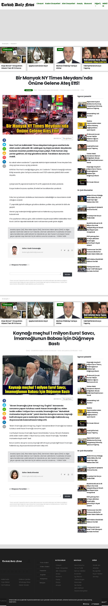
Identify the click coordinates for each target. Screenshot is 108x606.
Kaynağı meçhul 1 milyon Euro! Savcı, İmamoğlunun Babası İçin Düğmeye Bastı (94, 171)
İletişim (42, 583)
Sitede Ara (96, 565)
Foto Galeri (44, 563)
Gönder (67, 274)
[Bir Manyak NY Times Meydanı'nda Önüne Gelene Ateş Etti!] (38, 115)
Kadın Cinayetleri (52, 3)
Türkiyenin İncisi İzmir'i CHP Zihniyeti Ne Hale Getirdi (94, 269)
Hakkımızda (5, 579)
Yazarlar (42, 571)
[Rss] (20, 571)
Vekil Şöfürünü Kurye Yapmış (92, 147)
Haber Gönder (24, 585)
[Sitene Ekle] (28, 571)
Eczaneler (77, 574)
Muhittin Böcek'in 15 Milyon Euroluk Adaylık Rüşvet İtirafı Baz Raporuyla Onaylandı (95, 227)
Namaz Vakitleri (79, 571)
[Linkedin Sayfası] (16, 571)
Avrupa (58, 585)
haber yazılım (5, 603)
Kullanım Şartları (24, 579)
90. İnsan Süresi (93, 182)
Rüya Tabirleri (97, 574)
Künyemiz (43, 579)
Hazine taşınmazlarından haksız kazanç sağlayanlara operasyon (94, 125)
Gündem (14, 44)
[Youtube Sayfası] (13, 571)
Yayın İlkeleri (5, 582)
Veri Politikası (5, 585)
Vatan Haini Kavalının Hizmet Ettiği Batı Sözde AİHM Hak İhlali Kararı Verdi (95, 158)
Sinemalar (78, 582)
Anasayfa (5, 44)
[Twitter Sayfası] (5, 571)
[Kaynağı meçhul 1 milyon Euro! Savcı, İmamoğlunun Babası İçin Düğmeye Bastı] (38, 375)
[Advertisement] (54, 25)
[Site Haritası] (24, 571)
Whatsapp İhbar (24, 582)
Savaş (58, 579)
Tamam (96, 604)
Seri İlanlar (78, 585)
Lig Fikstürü (78, 577)
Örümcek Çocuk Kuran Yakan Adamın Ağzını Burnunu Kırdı (93, 137)
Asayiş (80, 3)
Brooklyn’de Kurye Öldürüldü (94, 217)
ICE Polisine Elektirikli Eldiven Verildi (95, 260)
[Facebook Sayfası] (2, 571)
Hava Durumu (79, 565)
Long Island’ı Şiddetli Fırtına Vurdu (95, 208)
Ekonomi (88, 3)
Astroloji (95, 577)
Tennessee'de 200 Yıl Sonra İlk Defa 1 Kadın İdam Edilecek (95, 251)
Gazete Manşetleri (80, 591)
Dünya (58, 582)
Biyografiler (97, 571)
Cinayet (39, 3)
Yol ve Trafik (78, 568)
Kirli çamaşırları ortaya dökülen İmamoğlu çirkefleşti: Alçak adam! (93, 240)
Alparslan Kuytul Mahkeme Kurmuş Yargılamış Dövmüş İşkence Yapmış (94, 105)
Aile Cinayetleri (68, 3)
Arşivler (43, 575)
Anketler (96, 568)
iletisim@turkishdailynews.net (32, 252)
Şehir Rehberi (79, 588)
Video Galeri (44, 567)
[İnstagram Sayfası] (9, 571)
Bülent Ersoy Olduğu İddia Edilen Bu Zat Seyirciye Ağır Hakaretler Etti (95, 198)
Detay (86, 604)
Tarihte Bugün (79, 579)
